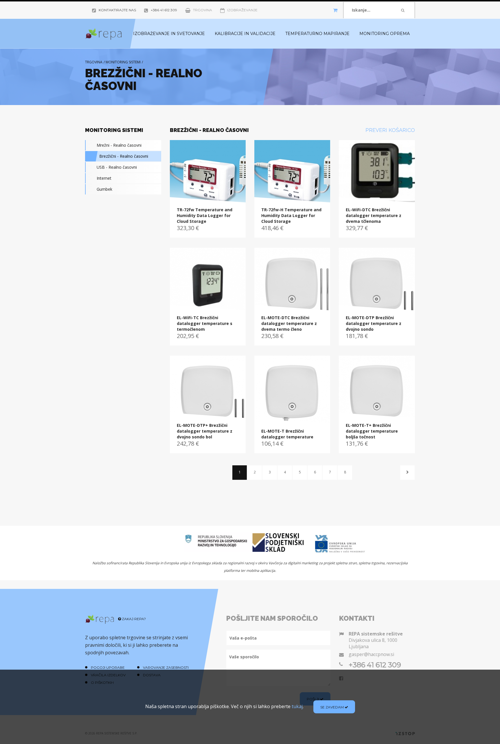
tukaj (297, 706)
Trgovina (202, 10)
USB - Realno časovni (117, 167)
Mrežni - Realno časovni (119, 145)
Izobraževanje (242, 10)
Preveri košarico (390, 130)
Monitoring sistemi (123, 62)
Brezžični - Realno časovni (123, 156)
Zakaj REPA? (133, 619)
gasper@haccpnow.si (371, 654)
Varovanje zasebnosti (166, 667)
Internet (104, 178)
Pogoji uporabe (108, 667)
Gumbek (104, 189)
